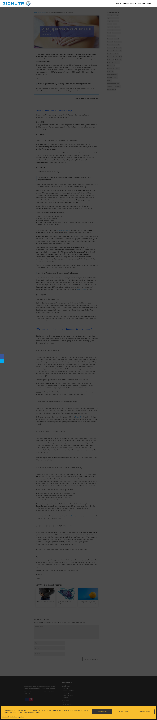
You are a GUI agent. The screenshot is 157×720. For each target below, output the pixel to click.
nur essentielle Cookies (123, 711)
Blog (117, 3)
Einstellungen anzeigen (144, 711)
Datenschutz (5, 717)
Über (149, 3)
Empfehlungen (128, 3)
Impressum (21, 717)
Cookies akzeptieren (102, 711)
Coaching (141, 3)
